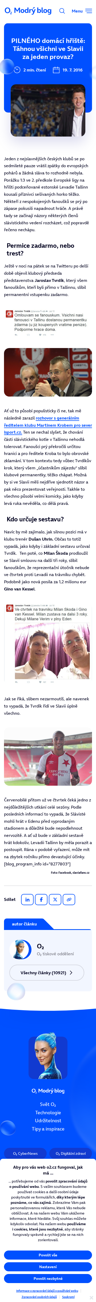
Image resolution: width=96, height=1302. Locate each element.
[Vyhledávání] (62, 11)
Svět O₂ (48, 1104)
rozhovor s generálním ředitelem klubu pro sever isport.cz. (48, 425)
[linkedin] (27, 899)
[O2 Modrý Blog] (28, 11)
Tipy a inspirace (48, 1129)
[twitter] (55, 899)
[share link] (69, 899)
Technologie (48, 1112)
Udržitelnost (48, 1120)
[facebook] (41, 899)
